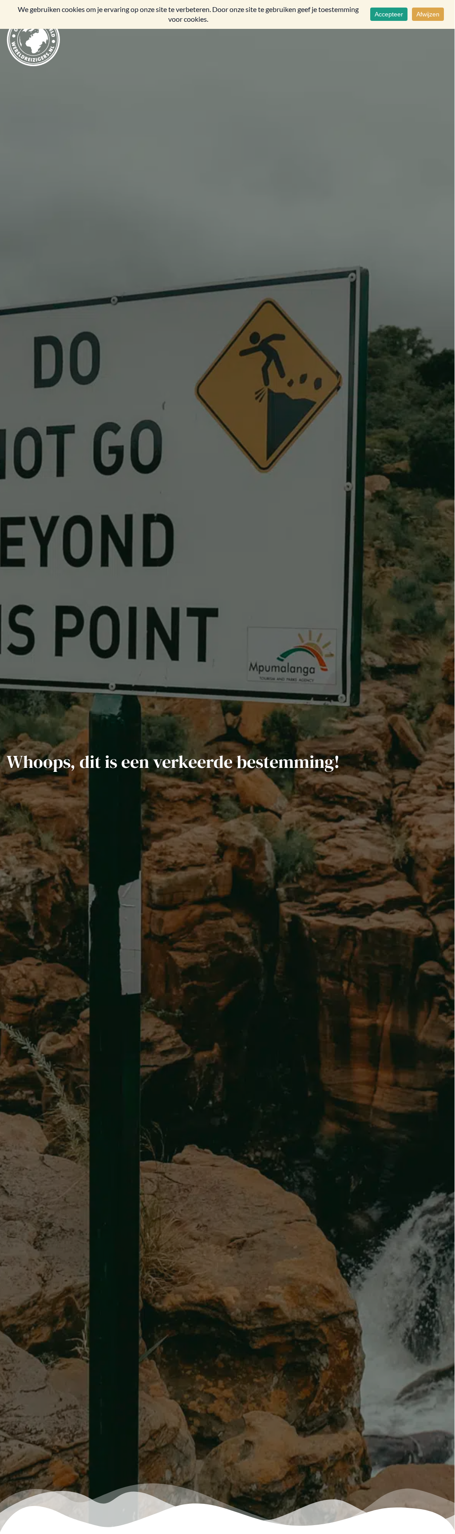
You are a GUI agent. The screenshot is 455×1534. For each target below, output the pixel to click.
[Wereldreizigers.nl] (33, 39)
